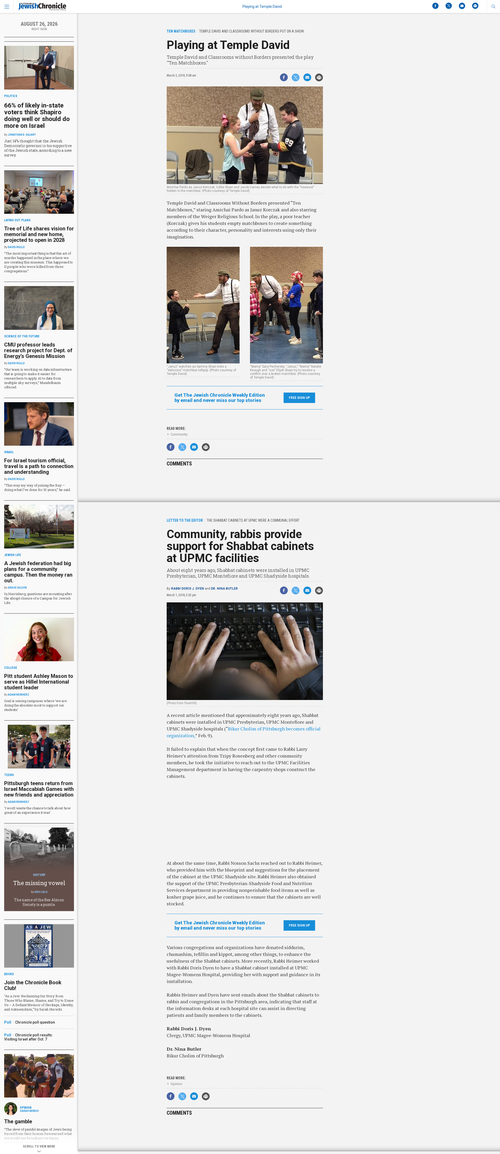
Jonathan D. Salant (22, 134)
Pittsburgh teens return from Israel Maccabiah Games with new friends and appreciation (39, 789)
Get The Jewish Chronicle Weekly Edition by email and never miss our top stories (219, 398)
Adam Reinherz (18, 694)
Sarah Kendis (29, 1110)
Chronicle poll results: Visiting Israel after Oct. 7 (28, 1037)
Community (179, 434)
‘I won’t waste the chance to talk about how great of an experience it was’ (37, 810)
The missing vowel (39, 883)
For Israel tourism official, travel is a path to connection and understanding (38, 466)
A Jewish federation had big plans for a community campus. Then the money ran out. (38, 572)
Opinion (176, 1084)
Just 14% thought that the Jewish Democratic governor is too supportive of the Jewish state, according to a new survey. (38, 147)
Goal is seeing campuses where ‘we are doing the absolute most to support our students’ (35, 705)
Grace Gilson (17, 587)
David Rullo (16, 247)
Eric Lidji (41, 892)
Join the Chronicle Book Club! (32, 985)
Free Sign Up (299, 398)
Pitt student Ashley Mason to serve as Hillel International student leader (38, 682)
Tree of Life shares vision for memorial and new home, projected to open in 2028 (39, 234)
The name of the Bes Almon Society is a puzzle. (39, 902)
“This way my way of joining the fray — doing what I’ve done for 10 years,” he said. (37, 487)
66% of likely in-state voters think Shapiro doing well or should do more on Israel (37, 115)
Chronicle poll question (35, 1022)
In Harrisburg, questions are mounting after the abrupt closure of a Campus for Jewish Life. (38, 598)
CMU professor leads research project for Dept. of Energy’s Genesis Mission (38, 350)
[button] (493, 6)
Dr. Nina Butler (224, 588)
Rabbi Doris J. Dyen (187, 588)
